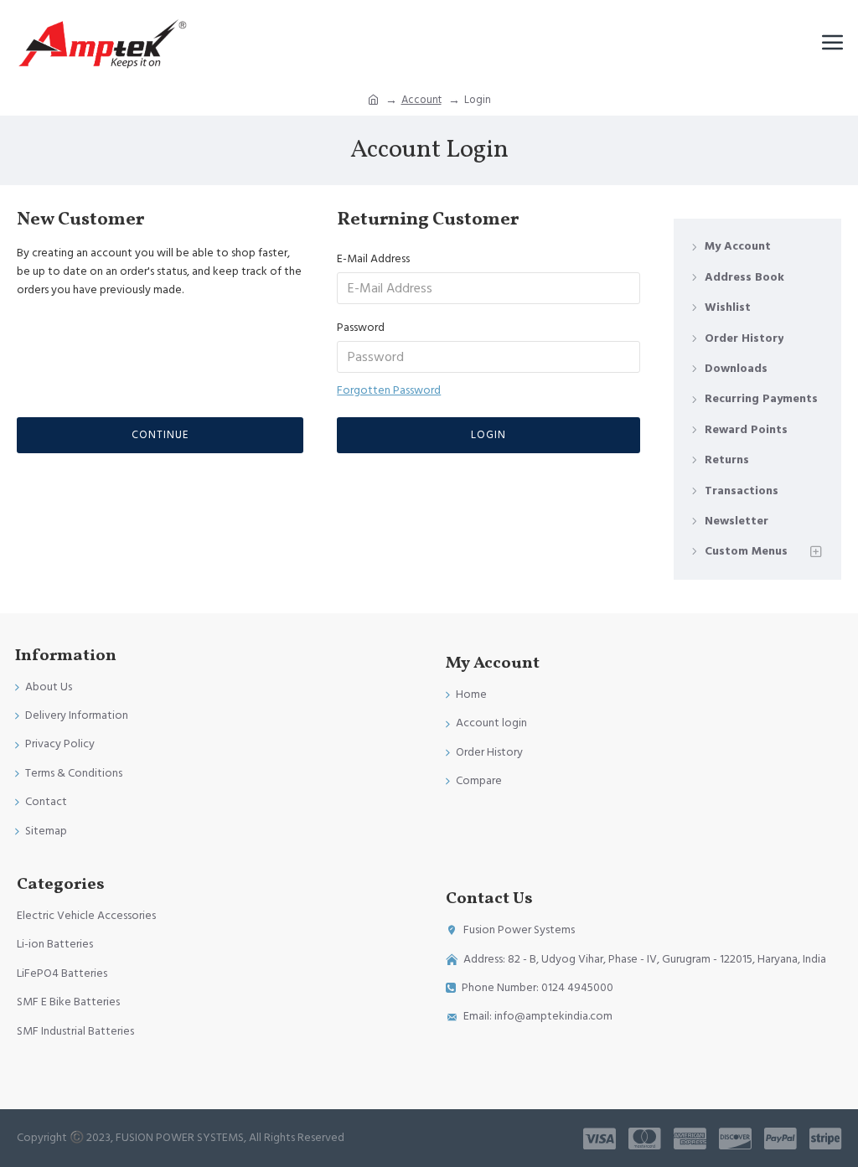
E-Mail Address (373, 258)
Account (421, 99)
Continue (160, 434)
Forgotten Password (389, 390)
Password (361, 327)
